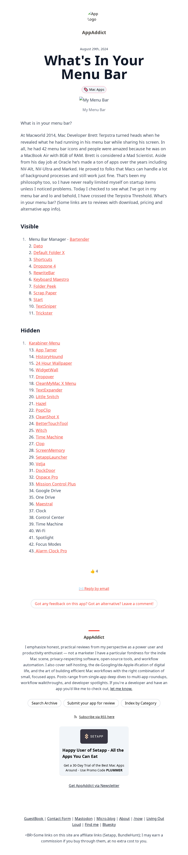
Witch (41, 430)
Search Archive (44, 703)
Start (38, 299)
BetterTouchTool (52, 423)
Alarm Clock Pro (51, 551)
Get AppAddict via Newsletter (94, 785)
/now (138, 818)
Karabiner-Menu (44, 343)
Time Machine (49, 437)
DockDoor (45, 470)
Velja (40, 463)
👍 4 (94, 571)
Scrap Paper (45, 293)
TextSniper (46, 306)
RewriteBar (44, 272)
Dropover (45, 376)
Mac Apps (96, 89)
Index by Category (140, 703)
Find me (92, 824)
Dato (38, 246)
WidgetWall (47, 370)
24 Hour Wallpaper (54, 363)
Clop (40, 443)
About (124, 818)
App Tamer (46, 350)
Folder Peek (44, 286)
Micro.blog (106, 818)
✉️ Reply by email (94, 588)
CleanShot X (47, 416)
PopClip (43, 410)
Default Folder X (49, 252)
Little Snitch (47, 396)
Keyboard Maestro (51, 279)
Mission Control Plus (56, 484)
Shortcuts (42, 259)
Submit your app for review (91, 703)
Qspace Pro (47, 477)
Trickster (44, 313)
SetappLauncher (51, 457)
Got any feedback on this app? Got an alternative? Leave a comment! (94, 603)
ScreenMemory (50, 450)
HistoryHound (49, 356)
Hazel (41, 403)
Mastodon (84, 818)
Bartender (79, 239)
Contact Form (59, 818)
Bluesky (109, 824)
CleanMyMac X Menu (56, 383)
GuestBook (34, 818)
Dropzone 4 (44, 266)
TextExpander (49, 390)
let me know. (121, 688)
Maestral (44, 504)
